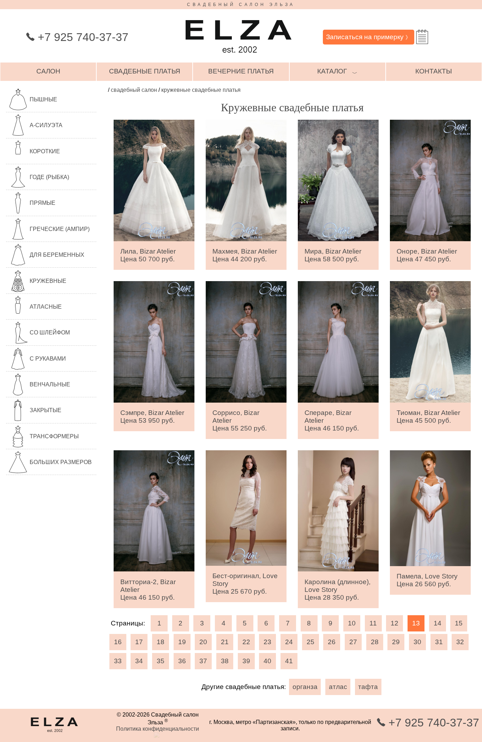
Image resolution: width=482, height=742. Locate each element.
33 (118, 661)
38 (225, 661)
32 (460, 642)
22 (246, 642)
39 (246, 661)
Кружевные (48, 281)
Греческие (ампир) (60, 229)
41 (289, 661)
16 (118, 642)
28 (375, 642)
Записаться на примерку (368, 37)
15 (459, 623)
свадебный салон (134, 90)
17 (139, 642)
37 (203, 661)
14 (437, 623)
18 (160, 642)
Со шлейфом (50, 333)
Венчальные (50, 384)
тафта (368, 686)
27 (353, 642)
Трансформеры (54, 436)
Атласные (46, 307)
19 (182, 642)
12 (394, 623)
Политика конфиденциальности (157, 729)
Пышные (43, 99)
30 (417, 642)
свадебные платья (144, 71)
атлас (338, 686)
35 (160, 661)
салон (48, 71)
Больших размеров (61, 462)
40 (267, 661)
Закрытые (45, 410)
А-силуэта (46, 125)
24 (289, 642)
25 (310, 642)
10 (352, 623)
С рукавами (48, 359)
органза (305, 686)
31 (439, 642)
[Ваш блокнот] (422, 37)
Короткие (45, 151)
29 (396, 642)
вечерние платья (241, 71)
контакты (433, 71)
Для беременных (57, 255)
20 (203, 642)
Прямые (42, 203)
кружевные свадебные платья (201, 90)
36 (182, 661)
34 (139, 661)
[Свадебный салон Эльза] (238, 56)
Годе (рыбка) (49, 177)
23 (267, 642)
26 (332, 642)
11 (373, 623)
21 (225, 642)
